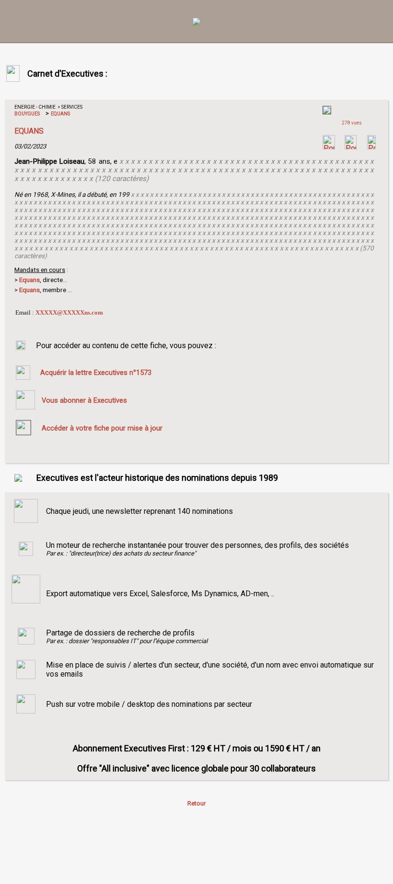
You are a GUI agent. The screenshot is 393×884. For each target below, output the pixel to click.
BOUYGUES (27, 113)
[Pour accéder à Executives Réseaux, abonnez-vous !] (329, 146)
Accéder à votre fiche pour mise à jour (102, 428)
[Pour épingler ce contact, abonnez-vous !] (371, 146)
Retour (196, 803)
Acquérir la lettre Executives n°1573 (95, 372)
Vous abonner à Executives (84, 400)
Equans (29, 290)
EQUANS (60, 113)
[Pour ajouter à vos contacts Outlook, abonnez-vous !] (351, 146)
